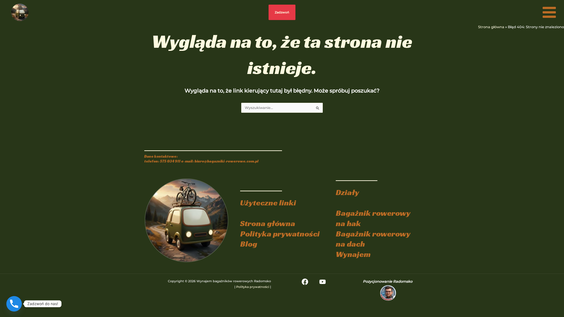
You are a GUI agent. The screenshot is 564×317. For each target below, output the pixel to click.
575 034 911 (170, 161)
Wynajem (353, 254)
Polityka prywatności (280, 234)
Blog (248, 244)
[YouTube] (322, 281)
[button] (282, 12)
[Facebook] (305, 281)
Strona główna (491, 27)
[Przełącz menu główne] (549, 12)
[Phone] (14, 303)
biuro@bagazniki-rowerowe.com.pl (226, 161)
